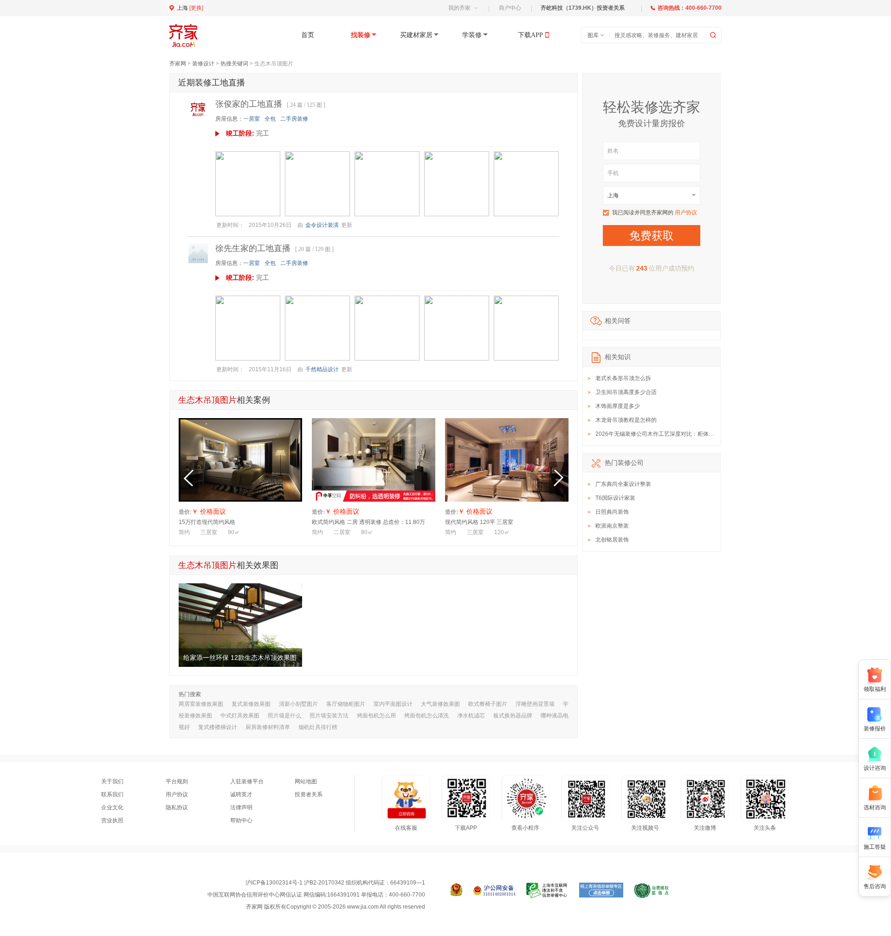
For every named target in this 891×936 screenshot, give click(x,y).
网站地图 (306, 781)
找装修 (360, 35)
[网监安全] (494, 890)
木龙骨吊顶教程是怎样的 (626, 420)
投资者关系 (309, 794)
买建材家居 (416, 35)
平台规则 (177, 781)
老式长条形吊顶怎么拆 (623, 378)
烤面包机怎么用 (376, 715)
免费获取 (651, 235)
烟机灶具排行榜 (317, 727)
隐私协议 (177, 807)
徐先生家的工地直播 (253, 248)
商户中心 (510, 8)
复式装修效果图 (251, 704)
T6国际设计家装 (615, 498)
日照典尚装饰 (612, 512)
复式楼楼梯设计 (217, 727)
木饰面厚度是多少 (617, 406)
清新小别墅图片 (298, 704)
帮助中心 (241, 820)
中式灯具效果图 (239, 715)
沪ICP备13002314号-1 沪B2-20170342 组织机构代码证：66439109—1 (335, 882)
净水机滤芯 (471, 715)
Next (558, 478)
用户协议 (686, 212)
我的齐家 (459, 8)
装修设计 (203, 63)
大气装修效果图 (440, 704)
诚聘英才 (241, 794)
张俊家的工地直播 (248, 104)
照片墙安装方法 (329, 715)
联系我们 (112, 794)
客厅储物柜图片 (345, 704)
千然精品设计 (322, 369)
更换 (196, 8)
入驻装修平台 (247, 781)
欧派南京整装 (612, 526)
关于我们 (112, 781)
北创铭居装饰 (612, 539)
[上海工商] (456, 890)
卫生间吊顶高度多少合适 (626, 392)
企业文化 (112, 807)
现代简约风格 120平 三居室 (479, 522)
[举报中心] (547, 890)
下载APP (530, 35)
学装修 (472, 35)
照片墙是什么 (284, 715)
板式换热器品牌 (512, 715)
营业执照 (112, 820)
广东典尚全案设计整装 (623, 484)
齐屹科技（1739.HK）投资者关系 (583, 8)
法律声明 (241, 807)
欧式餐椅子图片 (487, 704)
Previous (188, 478)
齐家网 (177, 63)
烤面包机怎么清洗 (426, 715)
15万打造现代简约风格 (207, 522)
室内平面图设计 (393, 704)
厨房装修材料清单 (267, 727)
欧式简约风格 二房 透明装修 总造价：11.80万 (368, 522)
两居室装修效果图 (201, 704)
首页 (307, 35)
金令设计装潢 (322, 225)
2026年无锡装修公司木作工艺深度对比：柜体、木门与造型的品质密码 (682, 434)
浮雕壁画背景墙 (535, 704)
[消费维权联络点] (651, 890)
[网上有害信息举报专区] (601, 890)
